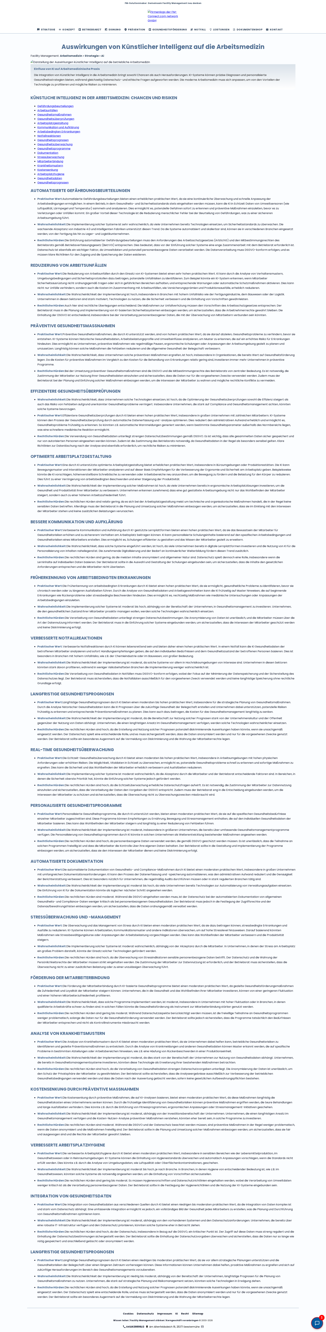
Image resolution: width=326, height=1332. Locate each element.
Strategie (92, 56)
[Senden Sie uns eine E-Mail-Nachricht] (202, 1326)
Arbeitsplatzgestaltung (52, 123)
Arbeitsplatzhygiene (50, 174)
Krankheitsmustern (50, 166)
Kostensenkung (47, 170)
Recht (185, 1313)
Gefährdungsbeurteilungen (55, 106)
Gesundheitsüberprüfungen (55, 119)
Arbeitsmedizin (71, 56)
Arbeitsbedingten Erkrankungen (58, 132)
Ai (102, 56)
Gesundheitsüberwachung (55, 144)
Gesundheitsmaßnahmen (54, 115)
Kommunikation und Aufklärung (58, 127)
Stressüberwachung (50, 157)
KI (176, 1313)
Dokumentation (47, 153)
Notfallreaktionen (49, 136)
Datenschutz (145, 1313)
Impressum (164, 1313)
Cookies (128, 1313)
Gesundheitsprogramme (53, 149)
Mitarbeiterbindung (50, 161)
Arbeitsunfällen (47, 110)
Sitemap (197, 1313)
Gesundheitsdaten (49, 178)
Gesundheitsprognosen (53, 140)
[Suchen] (288, 29)
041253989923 (135, 1326)
